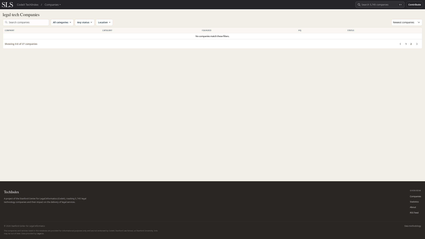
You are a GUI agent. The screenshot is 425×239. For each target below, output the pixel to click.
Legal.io (40, 233)
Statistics (414, 201)
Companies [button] (52, 4)
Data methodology (412, 226)
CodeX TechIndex (27, 4)
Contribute (414, 4)
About (413, 207)
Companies (415, 196)
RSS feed (414, 212)
